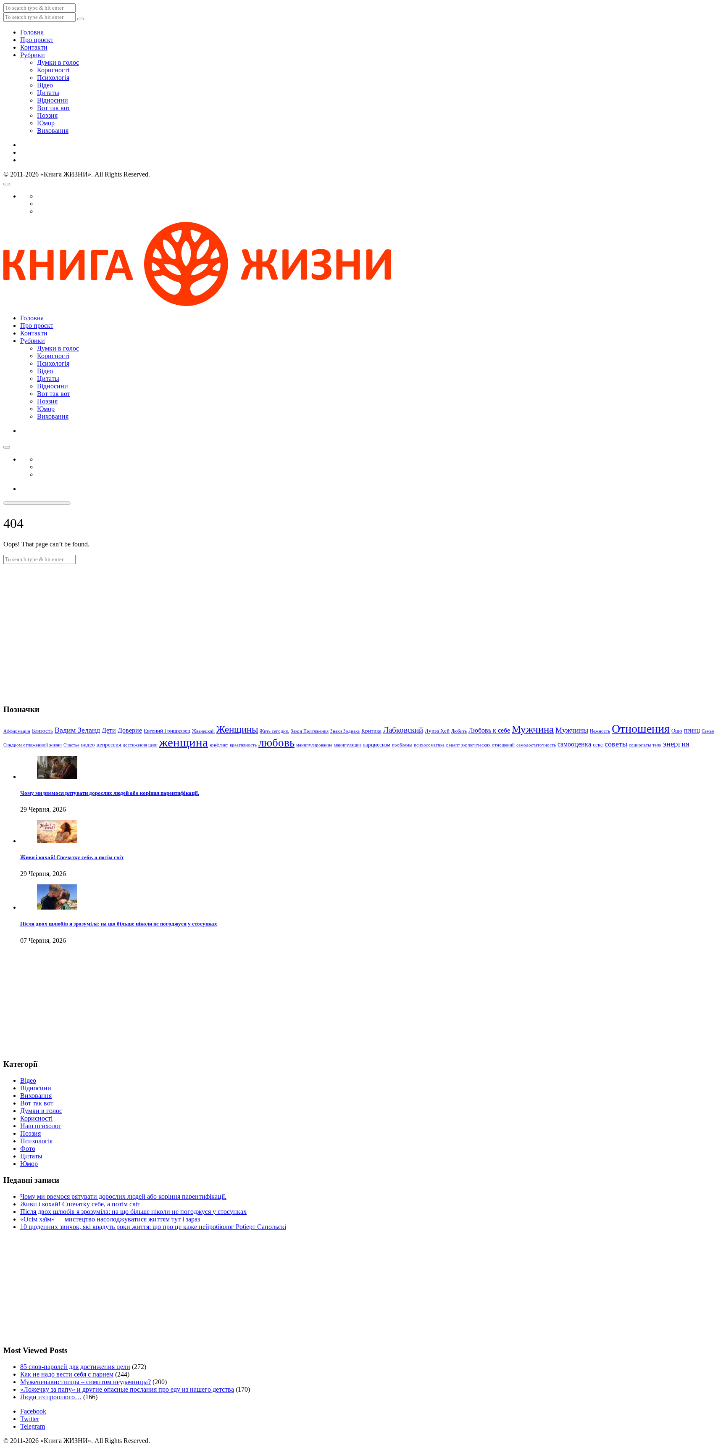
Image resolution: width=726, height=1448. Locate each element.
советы (616, 744)
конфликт (219, 745)
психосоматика (429, 745)
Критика (371, 731)
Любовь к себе (489, 730)
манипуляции (347, 745)
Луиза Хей (437, 731)
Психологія (53, 77)
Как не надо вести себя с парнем (66, 1374)
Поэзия (47, 115)
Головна (32, 32)
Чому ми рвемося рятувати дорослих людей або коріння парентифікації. (109, 793)
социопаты (640, 745)
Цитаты (48, 92)
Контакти (33, 47)
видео (88, 744)
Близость (42, 731)
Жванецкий (203, 731)
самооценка (574, 744)
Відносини (52, 100)
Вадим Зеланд (77, 730)
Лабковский (403, 729)
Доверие (130, 730)
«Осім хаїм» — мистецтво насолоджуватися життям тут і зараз (110, 1219)
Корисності (53, 70)
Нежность (600, 731)
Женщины (237, 729)
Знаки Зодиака (345, 731)
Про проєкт (36, 39)
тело (656, 745)
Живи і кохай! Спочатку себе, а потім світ (72, 857)
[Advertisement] (363, 627)
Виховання (52, 130)
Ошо (676, 731)
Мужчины (571, 730)
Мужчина (533, 729)
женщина (183, 742)
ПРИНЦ (692, 731)
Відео (45, 85)
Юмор (46, 123)
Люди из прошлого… (51, 1397)
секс (598, 744)
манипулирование (314, 745)
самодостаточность (536, 745)
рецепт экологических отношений (480, 745)
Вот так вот (53, 107)
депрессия (109, 744)
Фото (27, 1148)
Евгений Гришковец (167, 731)
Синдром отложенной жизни (32, 745)
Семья (708, 731)
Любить (459, 731)
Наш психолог (40, 1125)
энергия (676, 743)
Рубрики (32, 54)
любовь (276, 742)
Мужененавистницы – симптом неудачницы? (85, 1381)
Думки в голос (58, 62)
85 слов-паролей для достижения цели (75, 1366)
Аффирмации (16, 731)
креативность (243, 745)
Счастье (71, 745)
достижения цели (140, 745)
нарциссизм (376, 744)
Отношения (641, 728)
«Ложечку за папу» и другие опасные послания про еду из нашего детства (127, 1389)
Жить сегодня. (274, 731)
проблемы (402, 745)
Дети (109, 730)
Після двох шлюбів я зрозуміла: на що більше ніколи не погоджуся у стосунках (118, 923)
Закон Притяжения (310, 731)
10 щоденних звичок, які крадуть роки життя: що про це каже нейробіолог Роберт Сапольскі (153, 1226)
